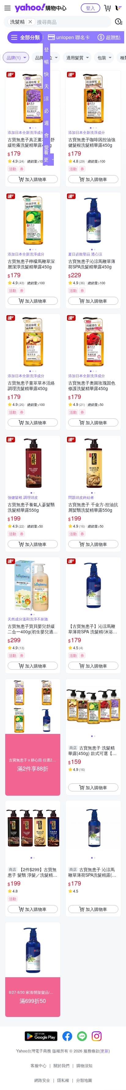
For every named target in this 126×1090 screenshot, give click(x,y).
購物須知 (84, 1065)
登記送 (46, 51)
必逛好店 (46, 112)
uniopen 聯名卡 (73, 37)
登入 (90, 8)
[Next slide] (56, 98)
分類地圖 (84, 1080)
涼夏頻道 (46, 100)
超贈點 (113, 37)
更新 (105, 1051)
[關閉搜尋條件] (30, 21)
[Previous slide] (9, 98)
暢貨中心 (46, 63)
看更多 (46, 159)
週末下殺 (46, 124)
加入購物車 (35, 179)
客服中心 (38, 1065)
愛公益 (46, 148)
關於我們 (61, 1065)
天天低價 (46, 87)
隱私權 (63, 1080)
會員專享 (46, 136)
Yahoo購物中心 (40, 8)
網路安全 (42, 1080)
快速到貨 (46, 75)
